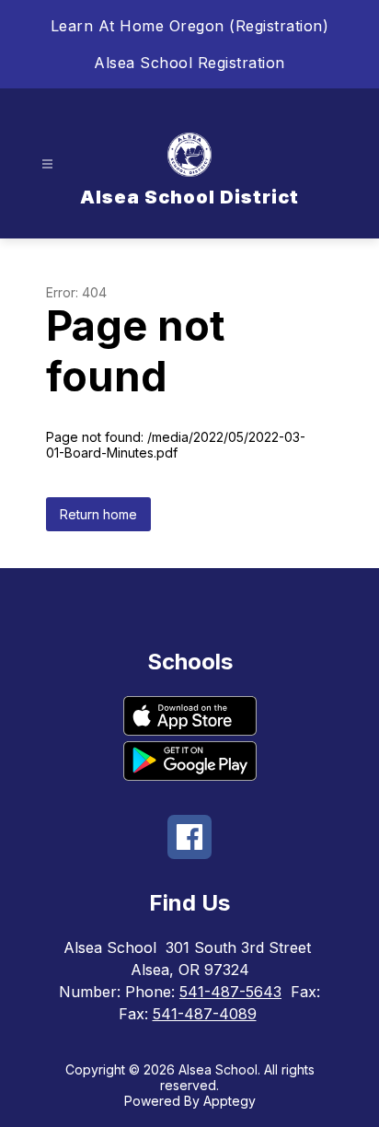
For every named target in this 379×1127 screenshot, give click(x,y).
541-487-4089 (205, 1014)
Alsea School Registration (189, 62)
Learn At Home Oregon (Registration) (190, 26)
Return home (98, 514)
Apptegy (229, 1101)
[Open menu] (47, 164)
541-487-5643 (230, 991)
